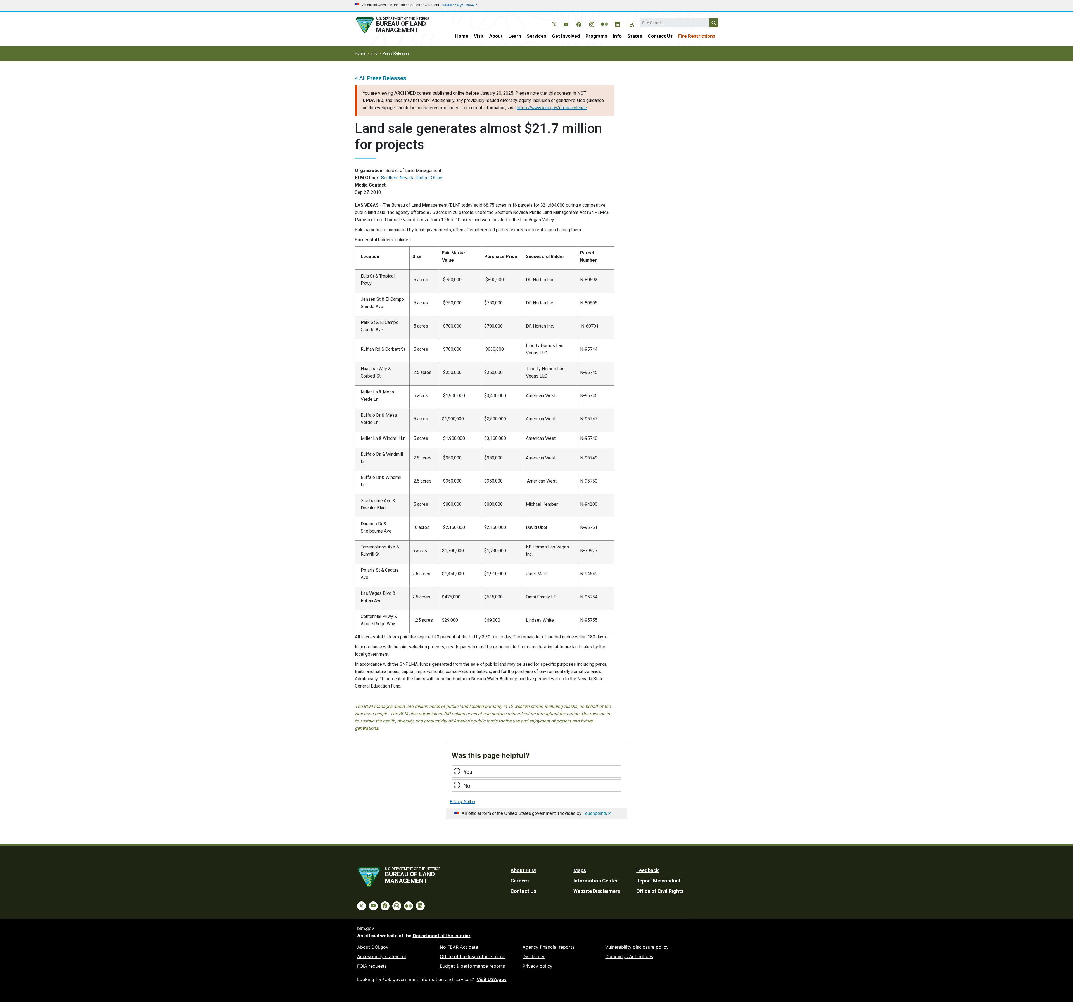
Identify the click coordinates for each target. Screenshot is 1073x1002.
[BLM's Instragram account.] (591, 23)
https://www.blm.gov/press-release (552, 107)
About (496, 36)
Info (617, 36)
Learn (514, 36)
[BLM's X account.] (553, 20)
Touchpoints (595, 813)
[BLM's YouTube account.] (565, 23)
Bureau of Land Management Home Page (399, 25)
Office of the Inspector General (472, 956)
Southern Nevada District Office (411, 177)
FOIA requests (372, 966)
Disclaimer (534, 956)
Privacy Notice (462, 801)
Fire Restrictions (696, 36)
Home (461, 36)
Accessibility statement (381, 956)
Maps (579, 870)
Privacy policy (537, 966)
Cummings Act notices (629, 956)
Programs (596, 36)
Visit (479, 36)
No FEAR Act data (459, 947)
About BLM (523, 870)
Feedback (647, 870)
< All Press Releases (380, 78)
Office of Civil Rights (659, 891)
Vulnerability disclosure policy (637, 947)
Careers (520, 881)
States (634, 36)
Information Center (595, 881)
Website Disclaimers (596, 891)
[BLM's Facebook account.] (578, 23)
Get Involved (566, 36)
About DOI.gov (372, 947)
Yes (467, 771)
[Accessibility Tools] (631, 24)
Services (536, 36)
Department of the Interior (442, 935)
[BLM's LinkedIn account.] (617, 23)
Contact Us (660, 36)
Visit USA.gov (492, 979)
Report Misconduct (658, 881)
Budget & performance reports (472, 966)
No (466, 785)
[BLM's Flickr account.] (604, 20)
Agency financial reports (549, 947)
